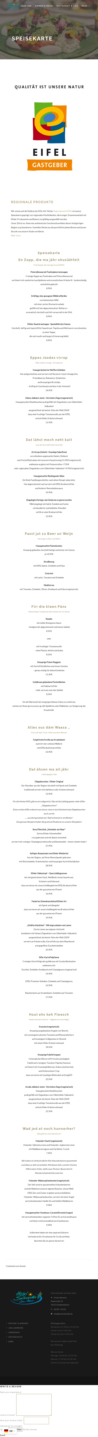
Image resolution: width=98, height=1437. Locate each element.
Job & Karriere (15, 1328)
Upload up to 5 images (11, 1426)
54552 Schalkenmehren (60, 1305)
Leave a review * (8, 1415)
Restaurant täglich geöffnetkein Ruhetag (64, 1343)
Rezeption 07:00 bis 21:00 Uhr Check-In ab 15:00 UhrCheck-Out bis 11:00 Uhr (65, 1328)
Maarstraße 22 (57, 1301)
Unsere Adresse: (60, 1298)
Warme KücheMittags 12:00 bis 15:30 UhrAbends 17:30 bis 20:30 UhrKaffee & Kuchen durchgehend (65, 1357)
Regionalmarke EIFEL (62, 211)
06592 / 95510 (60, 1309)
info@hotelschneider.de (63, 1314)
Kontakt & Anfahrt (18, 1323)
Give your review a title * (11, 1420)
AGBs (10, 1341)
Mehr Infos (16, 235)
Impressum (13, 1332)
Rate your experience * (11, 1392)
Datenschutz (15, 1337)
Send (2, 1435)
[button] (86, 6)
